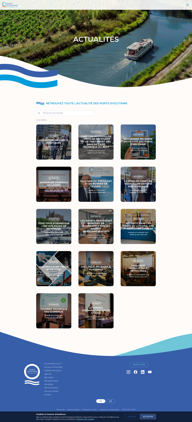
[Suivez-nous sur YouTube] (149, 372)
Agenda (47, 374)
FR (101, 401)
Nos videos (49, 377)
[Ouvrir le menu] (187, 5)
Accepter (148, 417)
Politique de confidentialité (109, 409)
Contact (47, 395)
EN (110, 401)
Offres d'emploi (51, 388)
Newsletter (139, 365)
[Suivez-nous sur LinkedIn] (142, 372)
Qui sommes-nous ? (53, 364)
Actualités (48, 384)
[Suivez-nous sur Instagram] (128, 372)
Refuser (131, 417)
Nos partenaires (51, 381)
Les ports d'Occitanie (53, 367)
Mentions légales (73, 409)
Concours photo (51, 391)
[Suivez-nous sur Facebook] (135, 372)
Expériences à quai (52, 370)
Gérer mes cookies (129, 409)
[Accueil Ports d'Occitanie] (10, 5)
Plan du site (60, 409)
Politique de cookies (85, 419)
